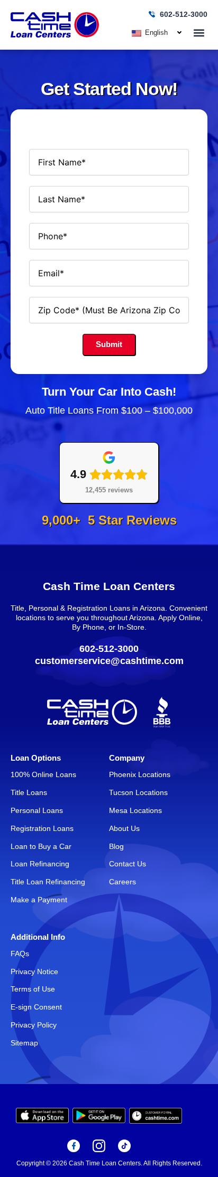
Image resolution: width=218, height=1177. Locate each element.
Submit (109, 344)
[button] (198, 32)
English (155, 32)
